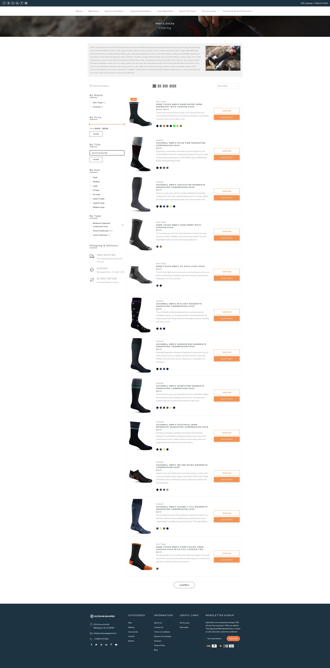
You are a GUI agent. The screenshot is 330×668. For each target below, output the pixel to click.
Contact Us (158, 627)
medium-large (99, 207)
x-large (96, 190)
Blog (156, 650)
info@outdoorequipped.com (105, 633)
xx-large (96, 194)
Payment (157, 641)
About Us (158, 623)
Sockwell (98, 107)
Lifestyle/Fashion (140, 11)
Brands (131, 641)
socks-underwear (101, 235)
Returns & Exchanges (162, 636)
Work (79, 11)
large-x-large (98, 199)
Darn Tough (99, 102)
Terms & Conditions (162, 632)
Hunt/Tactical (188, 11)
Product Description (100, 86)
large (95, 186)
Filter (96, 134)
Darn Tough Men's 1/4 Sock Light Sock (180, 266)
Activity (131, 636)
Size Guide (184, 627)
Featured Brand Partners (237, 11)
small (95, 177)
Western (93, 11)
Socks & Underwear (103, 231)
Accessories (209, 11)
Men (130, 623)
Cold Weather (165, 11)
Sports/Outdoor (114, 11)
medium (96, 181)
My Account (185, 623)
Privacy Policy (159, 645)
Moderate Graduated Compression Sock (108, 224)
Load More (184, 585)
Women (131, 627)
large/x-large (98, 203)
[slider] (89, 124)
